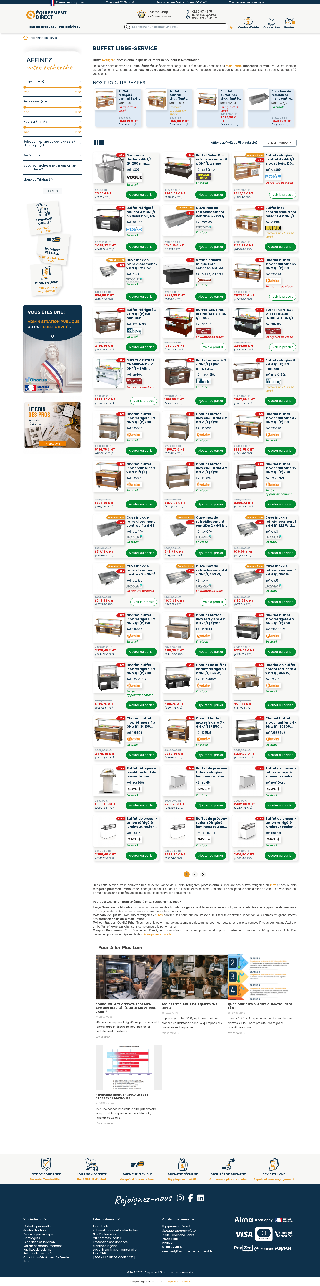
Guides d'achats (34, 1230)
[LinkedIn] (201, 1198)
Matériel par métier (37, 1226)
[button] (41, 27)
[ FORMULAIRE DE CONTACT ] (114, 1257)
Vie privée (172, 1281)
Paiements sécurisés (38, 1254)
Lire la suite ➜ (104, 1037)
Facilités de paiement (39, 1250)
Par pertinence (280, 142)
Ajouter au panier (141, 195)
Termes (185, 1281)
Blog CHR (99, 1254)
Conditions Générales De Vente (46, 1257)
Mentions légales (105, 1246)
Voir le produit (282, 195)
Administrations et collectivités (115, 1230)
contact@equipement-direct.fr (187, 1251)
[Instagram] (180, 1198)
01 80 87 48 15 (172, 1247)
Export (28, 1261)
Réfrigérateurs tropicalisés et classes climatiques (122, 1096)
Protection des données (110, 1242)
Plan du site (101, 1226)
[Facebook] (190, 1198)
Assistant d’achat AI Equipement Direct (189, 1006)
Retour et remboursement (42, 1246)
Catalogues (31, 1238)
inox (273, 885)
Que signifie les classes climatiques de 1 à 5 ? (260, 1006)
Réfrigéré (108, 60)
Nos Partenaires (104, 1234)
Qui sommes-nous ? (107, 1238)
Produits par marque (38, 1234)
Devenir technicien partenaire (115, 1250)
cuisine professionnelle (156, 934)
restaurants (234, 65)
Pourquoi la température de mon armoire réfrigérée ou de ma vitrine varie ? (126, 1008)
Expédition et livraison (39, 1242)
